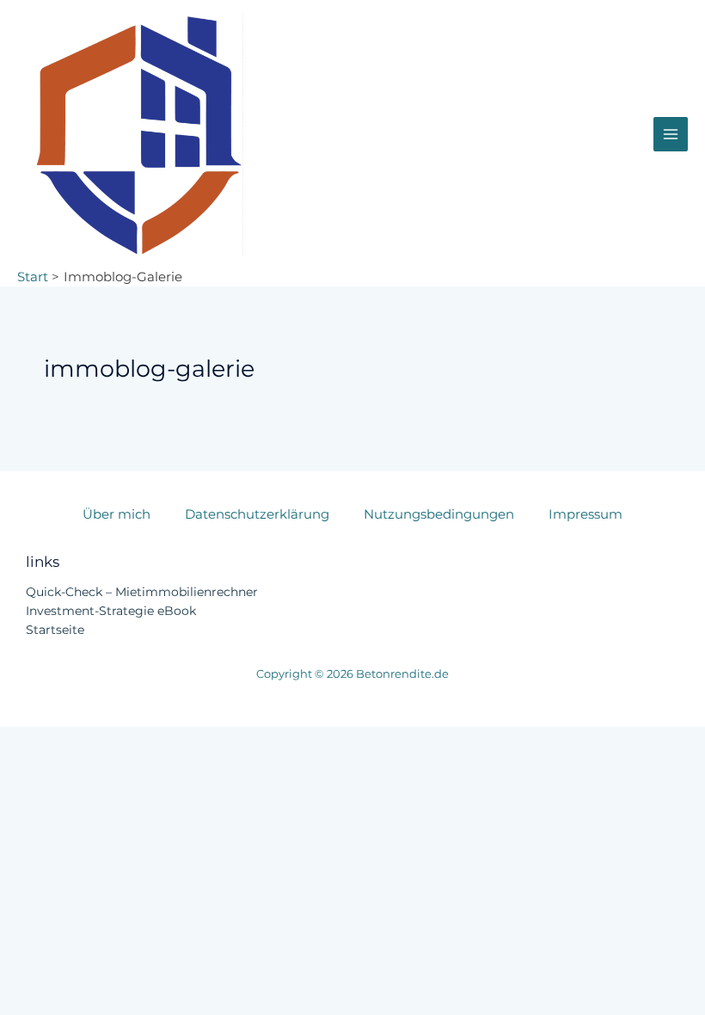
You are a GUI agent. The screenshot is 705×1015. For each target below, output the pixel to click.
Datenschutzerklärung (257, 514)
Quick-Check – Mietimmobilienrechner (142, 592)
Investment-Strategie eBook (111, 611)
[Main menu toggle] (670, 134)
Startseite (55, 630)
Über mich (116, 514)
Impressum (585, 514)
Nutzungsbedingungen (439, 514)
